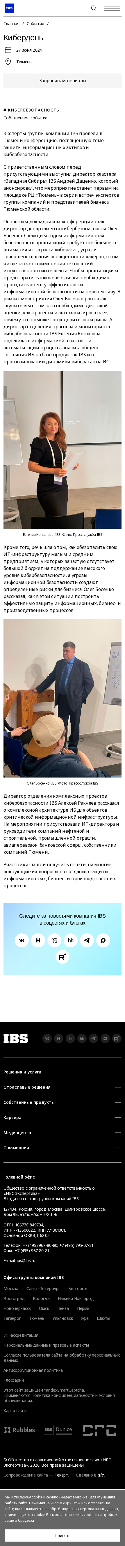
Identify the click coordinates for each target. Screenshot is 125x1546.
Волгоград (14, 1298)
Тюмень (36, 1318)
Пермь (83, 1308)
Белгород (78, 1288)
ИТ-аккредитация (20, 1335)
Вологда (41, 1298)
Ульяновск (63, 1318)
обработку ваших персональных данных (83, 1508)
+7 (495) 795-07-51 (76, 1245)
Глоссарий (13, 1380)
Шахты (103, 1318)
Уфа (85, 1318)
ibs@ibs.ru (26, 1260)
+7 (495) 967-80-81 (32, 1250)
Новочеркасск (17, 1308)
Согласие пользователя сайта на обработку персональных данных (61, 1357)
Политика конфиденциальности (62, 1395)
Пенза (63, 1308)
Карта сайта (15, 1410)
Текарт (61, 1475)
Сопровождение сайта (25, 1475)
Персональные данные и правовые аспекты (46, 1345)
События (35, 23)
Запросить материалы (62, 80)
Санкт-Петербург (43, 1288)
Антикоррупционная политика (33, 1370)
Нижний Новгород (76, 1298)
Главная (11, 23)
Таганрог (12, 1318)
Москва (10, 1288)
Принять (62, 1535)
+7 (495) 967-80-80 (79, 8)
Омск (44, 1308)
